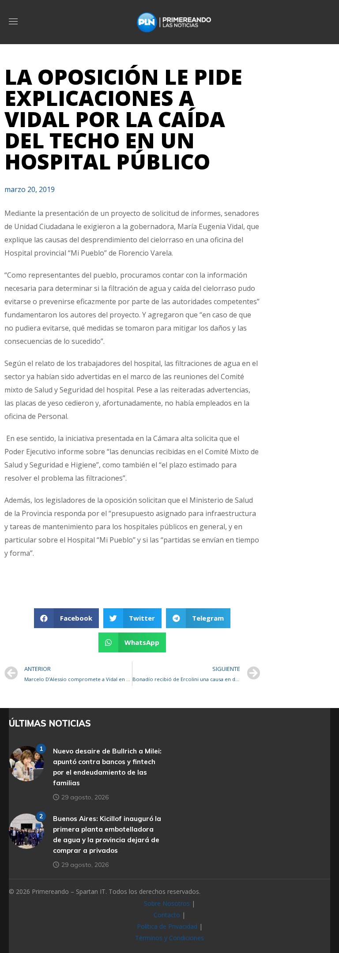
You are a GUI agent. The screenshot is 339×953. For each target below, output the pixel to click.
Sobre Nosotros (167, 903)
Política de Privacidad (167, 926)
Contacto (167, 915)
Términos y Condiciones (169, 938)
